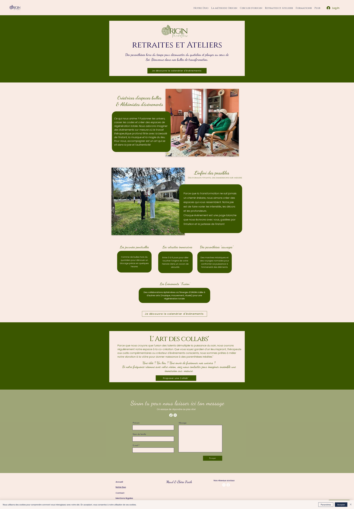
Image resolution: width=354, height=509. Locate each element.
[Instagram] (175, 415)
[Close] (350, 504)
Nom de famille (139, 434)
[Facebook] (171, 415)
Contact (120, 492)
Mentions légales (124, 498)
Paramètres (326, 504)
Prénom (136, 423)
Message (183, 423)
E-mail (135, 445)
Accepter (341, 504)
